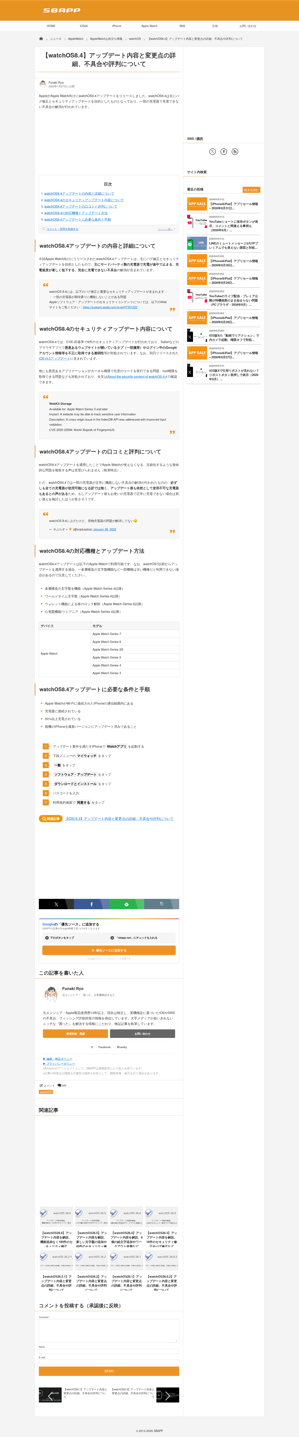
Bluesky (122, 1047)
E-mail (42, 1357)
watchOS (46, 1092)
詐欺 (215, 26)
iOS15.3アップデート (54, 358)
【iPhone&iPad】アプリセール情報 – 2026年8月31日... (233, 206)
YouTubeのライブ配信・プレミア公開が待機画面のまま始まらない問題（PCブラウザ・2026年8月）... (233, 300)
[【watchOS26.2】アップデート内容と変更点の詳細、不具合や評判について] (91, 1269)
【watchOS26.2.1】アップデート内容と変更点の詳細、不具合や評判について (56, 1283)
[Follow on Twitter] (212, 151)
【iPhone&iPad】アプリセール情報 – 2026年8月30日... (233, 263)
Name (42, 1346)
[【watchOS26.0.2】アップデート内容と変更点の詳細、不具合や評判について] (161, 1269)
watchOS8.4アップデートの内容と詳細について (79, 193)
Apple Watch (149, 26)
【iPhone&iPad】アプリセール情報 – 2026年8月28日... (233, 320)
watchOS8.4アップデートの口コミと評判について (80, 206)
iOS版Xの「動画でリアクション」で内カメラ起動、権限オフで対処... (234, 337)
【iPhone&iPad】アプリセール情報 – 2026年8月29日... (233, 280)
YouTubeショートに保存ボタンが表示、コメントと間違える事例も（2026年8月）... (233, 225)
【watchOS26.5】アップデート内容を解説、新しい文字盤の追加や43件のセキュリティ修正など (91, 1242)
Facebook (104, 1047)
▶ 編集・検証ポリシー (57, 1059)
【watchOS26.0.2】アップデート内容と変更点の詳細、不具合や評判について (161, 1283)
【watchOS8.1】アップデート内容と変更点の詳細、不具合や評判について (85, 1392)
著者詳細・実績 (75, 1033)
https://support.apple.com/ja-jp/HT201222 (110, 307)
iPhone (116, 26)
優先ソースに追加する (111, 950)
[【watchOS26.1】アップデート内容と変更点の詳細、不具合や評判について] (126, 1269)
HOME (51, 26)
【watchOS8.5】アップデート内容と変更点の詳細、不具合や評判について (132, 1392)
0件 (64, 1085)
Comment (43, 1317)
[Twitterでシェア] (56, 904)
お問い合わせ (247, 26)
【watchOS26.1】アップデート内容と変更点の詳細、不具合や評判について (126, 1283)
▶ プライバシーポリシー (59, 1063)
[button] (161, 904)
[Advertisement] (109, 145)
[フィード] (235, 151)
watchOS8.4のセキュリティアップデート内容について (84, 200)
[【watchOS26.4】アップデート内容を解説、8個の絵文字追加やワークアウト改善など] (126, 1225)
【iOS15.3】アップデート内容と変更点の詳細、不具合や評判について (119, 818)
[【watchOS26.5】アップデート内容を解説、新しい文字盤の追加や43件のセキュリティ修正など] (91, 1225)
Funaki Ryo (56, 82)
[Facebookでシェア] (91, 904)
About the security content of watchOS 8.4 (137, 376)
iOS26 (84, 26)
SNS (182, 26)
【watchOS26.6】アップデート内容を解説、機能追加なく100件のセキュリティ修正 (56, 1239)
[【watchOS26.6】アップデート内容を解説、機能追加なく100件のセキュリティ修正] (56, 1225)
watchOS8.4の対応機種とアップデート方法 (76, 213)
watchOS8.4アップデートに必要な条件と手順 (77, 219)
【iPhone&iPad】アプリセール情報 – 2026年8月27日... (233, 355)
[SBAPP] (61, 13)
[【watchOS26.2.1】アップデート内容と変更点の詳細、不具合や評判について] (56, 1269)
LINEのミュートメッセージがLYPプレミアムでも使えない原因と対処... (233, 245)
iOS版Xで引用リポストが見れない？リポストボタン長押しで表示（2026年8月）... (234, 374)
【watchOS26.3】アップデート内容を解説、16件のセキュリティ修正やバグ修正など (161, 1239)
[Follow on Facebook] (223, 151)
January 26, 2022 (104, 529)
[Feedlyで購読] (126, 904)
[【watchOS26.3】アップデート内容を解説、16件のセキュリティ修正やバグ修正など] (161, 1225)
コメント (49, 1085)
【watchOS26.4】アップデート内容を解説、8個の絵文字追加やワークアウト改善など (126, 1239)
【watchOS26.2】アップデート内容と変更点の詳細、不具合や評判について (91, 1283)
